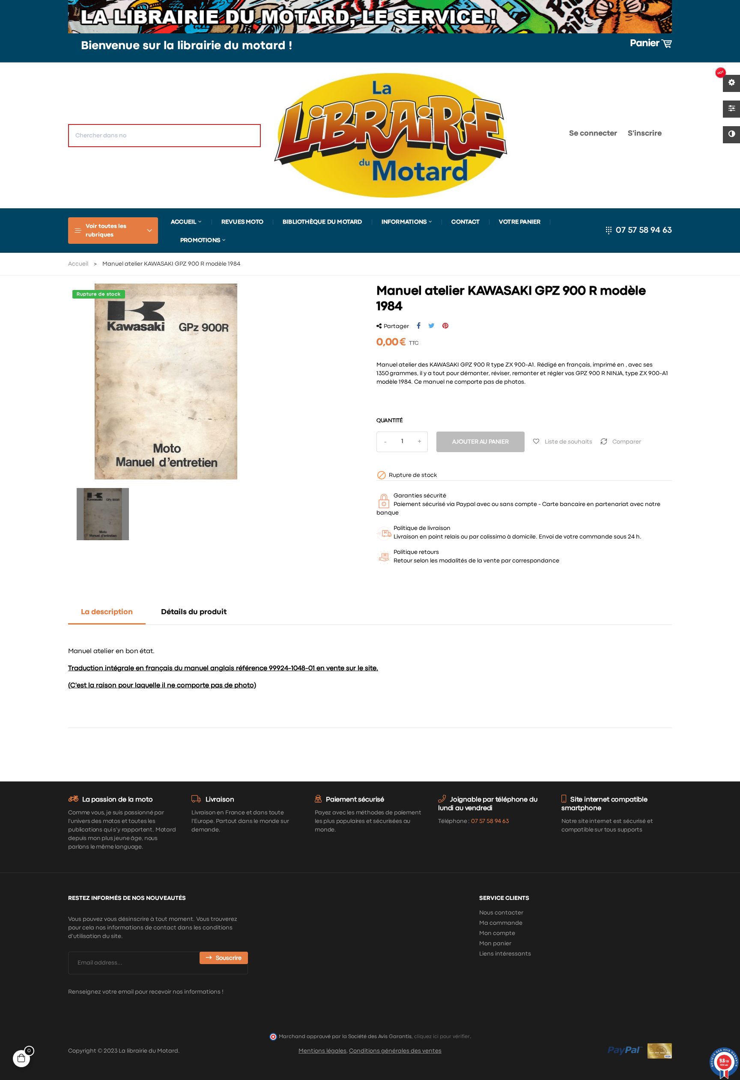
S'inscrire (645, 133)
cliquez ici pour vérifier (442, 1036)
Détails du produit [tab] (194, 612)
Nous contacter (501, 912)
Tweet (431, 326)
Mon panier (495, 943)
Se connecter (593, 133)
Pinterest (445, 326)
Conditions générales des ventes (395, 1050)
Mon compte (497, 933)
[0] (535, 135)
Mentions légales (322, 1050)
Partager (419, 326)
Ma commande (500, 923)
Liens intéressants (505, 953)
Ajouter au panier (480, 441)
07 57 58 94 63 (644, 230)
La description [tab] (107, 612)
